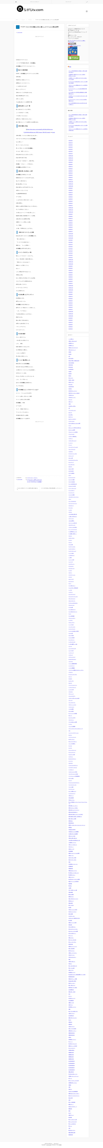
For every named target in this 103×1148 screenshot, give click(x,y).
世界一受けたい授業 (72, 818)
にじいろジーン (71, 639)
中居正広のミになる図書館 (74, 831)
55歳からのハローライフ (73, 347)
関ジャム (70, 1126)
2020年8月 (71, 164)
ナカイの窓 (71, 633)
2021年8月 (71, 140)
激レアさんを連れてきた (73, 1011)
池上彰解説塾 (71, 1000)
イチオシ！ (71, 438)
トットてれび (71, 624)
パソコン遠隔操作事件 (73, 663)
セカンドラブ (71, 579)
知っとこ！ (71, 1041)
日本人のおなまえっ (72, 957)
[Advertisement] (39, 48)
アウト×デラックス (72, 410)
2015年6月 (71, 298)
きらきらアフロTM (72, 486)
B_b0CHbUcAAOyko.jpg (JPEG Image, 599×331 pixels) (37, 132)
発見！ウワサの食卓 (72, 1028)
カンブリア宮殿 (71, 479)
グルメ (70, 499)
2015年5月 (71, 300)
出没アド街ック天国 (72, 857)
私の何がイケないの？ (73, 1043)
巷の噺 (70, 907)
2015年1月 (71, 309)
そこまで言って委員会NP (73, 587)
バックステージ (71, 665)
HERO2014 (71, 364)
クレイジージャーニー (73, 503)
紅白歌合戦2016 (72, 1065)
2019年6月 (71, 194)
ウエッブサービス (72, 449)
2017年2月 (71, 255)
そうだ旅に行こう (72, 585)
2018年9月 (71, 214)
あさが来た (71, 414)
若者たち (70, 1089)
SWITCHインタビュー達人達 (74, 393)
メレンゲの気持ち (72, 743)
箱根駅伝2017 (71, 1056)
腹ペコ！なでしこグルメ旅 (74, 1080)
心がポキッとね (71, 916)
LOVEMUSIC (71, 369)
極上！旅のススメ (72, 985)
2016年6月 (71, 272)
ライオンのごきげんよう (73, 765)
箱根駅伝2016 (71, 1054)
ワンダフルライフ (72, 793)
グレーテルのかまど (72, 501)
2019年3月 (71, 201)
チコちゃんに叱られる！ (73, 603)
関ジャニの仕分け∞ (72, 1123)
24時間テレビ (71, 343)
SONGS (70, 388)
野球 (69, 1110)
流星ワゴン (71, 1004)
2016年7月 (71, 270)
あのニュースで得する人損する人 (75, 427)
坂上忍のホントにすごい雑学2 (74, 879)
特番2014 (70, 1022)
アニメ (70, 425)
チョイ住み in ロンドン (73, 611)
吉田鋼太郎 (71, 866)
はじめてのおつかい (72, 659)
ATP (69, 356)
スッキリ (70, 570)
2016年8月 (71, 268)
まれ (69, 730)
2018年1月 (71, 231)
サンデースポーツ (72, 548)
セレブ (70, 583)
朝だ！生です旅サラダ (73, 965)
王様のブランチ (71, 1026)
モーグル (70, 745)
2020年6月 (71, 168)
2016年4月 (71, 276)
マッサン (70, 724)
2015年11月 (71, 287)
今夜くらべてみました (73, 844)
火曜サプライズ (71, 1013)
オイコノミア (71, 455)
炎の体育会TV (71, 1015)
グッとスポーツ (71, 490)
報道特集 (70, 883)
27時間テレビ (71, 345)
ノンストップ (71, 652)
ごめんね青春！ (71, 520)
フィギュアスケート (72, 687)
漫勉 (69, 1009)
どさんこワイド (71, 622)
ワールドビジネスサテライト (74, 782)
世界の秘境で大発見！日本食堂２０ (75, 816)
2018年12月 (71, 207)
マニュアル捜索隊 (72, 726)
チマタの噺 (71, 607)
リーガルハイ (71, 769)
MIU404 (70, 373)
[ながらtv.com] (30, 9)
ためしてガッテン (72, 600)
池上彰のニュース (72, 998)
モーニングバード (72, 752)
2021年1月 (71, 153)
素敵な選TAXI (71, 1071)
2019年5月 (71, 196)
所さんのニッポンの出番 (73, 931)
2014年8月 (71, 320)
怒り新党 (70, 920)
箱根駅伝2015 (71, 1052)
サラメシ (70, 542)
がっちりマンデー (72, 477)
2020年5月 (71, 170)
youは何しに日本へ (72, 406)
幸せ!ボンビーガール (72, 911)
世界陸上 (70, 827)
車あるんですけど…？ (73, 1106)
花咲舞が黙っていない (73, 1082)
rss (86, 11)
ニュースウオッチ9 (72, 648)
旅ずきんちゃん (71, 950)
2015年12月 (71, 285)
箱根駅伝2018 (71, 1058)
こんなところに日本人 (73, 527)
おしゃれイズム (71, 464)
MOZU (70, 375)
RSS (70, 66)
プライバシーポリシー (34, 1)
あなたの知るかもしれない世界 (74, 423)
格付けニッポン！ (72, 983)
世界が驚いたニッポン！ (73, 805)
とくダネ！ (71, 620)
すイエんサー (71, 566)
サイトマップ (68, 1)
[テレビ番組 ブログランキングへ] (72, 44)
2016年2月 (71, 281)
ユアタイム (71, 756)
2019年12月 (71, 181)
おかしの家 (71, 458)
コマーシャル (71, 518)
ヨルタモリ (71, 763)
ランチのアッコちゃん (73, 767)
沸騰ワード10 (71, 1002)
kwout (53, 132)
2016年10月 (71, 263)
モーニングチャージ (72, 750)
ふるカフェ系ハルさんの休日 (74, 698)
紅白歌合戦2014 (72, 1061)
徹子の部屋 (71, 913)
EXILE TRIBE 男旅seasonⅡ (74, 360)
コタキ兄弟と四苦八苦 (73, 514)
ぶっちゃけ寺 (71, 689)
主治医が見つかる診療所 (73, 833)
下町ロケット (71, 795)
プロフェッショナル (72, 704)
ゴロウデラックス (72, 525)
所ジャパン (71, 935)
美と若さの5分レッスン (73, 1074)
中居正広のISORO (72, 829)
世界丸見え (71, 820)
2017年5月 (71, 248)
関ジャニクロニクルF (73, 1121)
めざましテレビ (71, 739)
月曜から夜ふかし (72, 961)
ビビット (70, 676)
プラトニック (71, 693)
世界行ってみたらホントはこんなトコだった (77, 825)
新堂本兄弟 (71, 944)
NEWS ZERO (71, 380)
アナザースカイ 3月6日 (31, 479)
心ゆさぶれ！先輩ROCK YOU (74, 918)
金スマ (70, 1113)
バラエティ (35, 477)
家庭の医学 (71, 903)
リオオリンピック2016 (73, 771)
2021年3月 (71, 149)
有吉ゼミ (70, 963)
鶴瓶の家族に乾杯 (72, 1132)
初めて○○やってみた (72, 859)
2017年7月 (71, 244)
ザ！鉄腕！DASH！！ (73, 533)
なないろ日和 (71, 635)
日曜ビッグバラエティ (73, 952)
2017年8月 (71, 242)
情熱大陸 (70, 924)
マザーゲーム (71, 719)
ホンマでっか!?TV (72, 717)
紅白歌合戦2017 (72, 1067)
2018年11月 (71, 209)
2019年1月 (71, 205)
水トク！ (70, 996)
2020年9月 (71, 162)
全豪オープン (71, 855)
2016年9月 (71, 266)
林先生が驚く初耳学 (72, 981)
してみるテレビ (71, 555)
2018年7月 (71, 218)
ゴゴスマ (70, 512)
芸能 (69, 1087)
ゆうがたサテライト (72, 758)
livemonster (71, 367)
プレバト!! (70, 700)
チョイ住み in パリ (72, 609)
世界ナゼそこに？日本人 (73, 807)
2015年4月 (71, 302)
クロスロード (71, 505)
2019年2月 (71, 203)
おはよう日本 (71, 468)
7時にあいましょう (72, 349)
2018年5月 (71, 222)
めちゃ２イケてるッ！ (73, 741)
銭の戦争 (70, 1117)
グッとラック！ (71, 492)
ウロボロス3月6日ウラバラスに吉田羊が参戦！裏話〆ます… (27, 489)
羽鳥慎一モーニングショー (74, 1076)
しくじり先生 (71, 553)
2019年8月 (71, 190)
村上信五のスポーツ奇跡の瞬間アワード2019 (77, 974)
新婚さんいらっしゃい (73, 946)
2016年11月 (71, 261)
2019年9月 (71, 188)
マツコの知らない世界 (73, 722)
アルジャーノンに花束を (73, 432)
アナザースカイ (30, 477)
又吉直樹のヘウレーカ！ (73, 864)
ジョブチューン (71, 564)
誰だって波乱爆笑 (72, 1102)
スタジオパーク (71, 568)
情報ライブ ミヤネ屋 (72, 922)
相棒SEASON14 (72, 1035)
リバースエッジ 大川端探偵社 (74, 776)
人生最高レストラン (72, 842)
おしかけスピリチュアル (73, 460)
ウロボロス (71, 451)
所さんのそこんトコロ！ (73, 929)
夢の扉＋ (70, 885)
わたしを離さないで (72, 791)
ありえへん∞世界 (72, 429)
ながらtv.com (19, 32)
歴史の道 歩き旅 (72, 991)
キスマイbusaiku (72, 481)
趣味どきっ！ (71, 1104)
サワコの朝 (71, 544)
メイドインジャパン (72, 737)
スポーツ (70, 572)
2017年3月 (71, 253)
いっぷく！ (71, 442)
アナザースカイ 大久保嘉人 (36, 481)
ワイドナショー (71, 789)
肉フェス (70, 1078)
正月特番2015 (71, 989)
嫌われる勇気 (71, 894)
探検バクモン (71, 937)
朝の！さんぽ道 (71, 968)
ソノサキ (70, 590)
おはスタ (70, 466)
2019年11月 (71, 183)
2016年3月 (71, 279)
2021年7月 (71, 142)
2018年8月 (71, 216)
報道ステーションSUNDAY (74, 881)
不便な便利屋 (71, 797)
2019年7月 (71, 192)
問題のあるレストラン (73, 870)
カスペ (70, 475)
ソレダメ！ (71, 592)
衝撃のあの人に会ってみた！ (74, 1093)
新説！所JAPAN (71, 948)
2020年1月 (71, 179)
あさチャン (71, 416)
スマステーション (72, 574)
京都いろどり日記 (72, 836)
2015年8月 (71, 294)
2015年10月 (71, 289)
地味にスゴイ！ (71, 877)
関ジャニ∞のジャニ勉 (73, 1119)
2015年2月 (71, 307)
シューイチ (71, 561)
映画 (69, 959)
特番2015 (70, 1024)
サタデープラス (71, 538)
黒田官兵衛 (71, 1134)
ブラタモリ (71, 691)
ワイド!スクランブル (72, 784)
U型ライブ (71, 401)
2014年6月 (71, 324)
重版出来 (70, 1108)
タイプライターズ (72, 594)
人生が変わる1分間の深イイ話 (74, 840)
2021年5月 (71, 144)
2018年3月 (71, 227)
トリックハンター (72, 626)
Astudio (70, 354)
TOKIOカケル (71, 395)
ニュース (70, 646)
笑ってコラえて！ (72, 1048)
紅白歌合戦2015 (72, 1063)
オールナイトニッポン (73, 453)
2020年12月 (71, 155)
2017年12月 (71, 233)
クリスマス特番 (71, 494)
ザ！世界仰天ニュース (73, 531)
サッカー (70, 540)
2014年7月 (71, 322)
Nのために (71, 384)
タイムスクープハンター (73, 596)
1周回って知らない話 (73, 341)
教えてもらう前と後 (72, 939)
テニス (70, 613)
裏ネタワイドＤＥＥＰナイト (74, 1095)
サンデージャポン (72, 546)
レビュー (70, 780)
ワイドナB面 (71, 787)
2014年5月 (71, 326)
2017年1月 (71, 257)
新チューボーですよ (72, 942)
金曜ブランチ (71, 1115)
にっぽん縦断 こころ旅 (73, 644)
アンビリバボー (71, 434)
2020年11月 (71, 157)
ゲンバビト (71, 507)
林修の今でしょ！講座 (73, 978)
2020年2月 (71, 177)
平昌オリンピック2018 (73, 909)
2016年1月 (71, 283)
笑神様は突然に (71, 1050)
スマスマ (70, 577)
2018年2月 (71, 229)
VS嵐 (70, 403)
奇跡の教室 (71, 892)
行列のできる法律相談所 (73, 1091)
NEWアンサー (71, 382)
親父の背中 (71, 1097)
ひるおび (70, 678)
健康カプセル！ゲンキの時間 (74, 853)
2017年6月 (71, 246)
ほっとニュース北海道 (73, 713)
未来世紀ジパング (72, 972)
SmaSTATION (71, 386)
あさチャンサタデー (72, 419)
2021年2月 (71, 151)
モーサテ (70, 748)
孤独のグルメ (71, 896)
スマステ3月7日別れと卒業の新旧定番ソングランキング (51, 488)
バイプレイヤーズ (72, 657)
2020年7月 (71, 166)
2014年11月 (71, 313)
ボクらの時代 (71, 711)
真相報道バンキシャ (72, 1039)
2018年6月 (71, 220)
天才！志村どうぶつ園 (73, 890)
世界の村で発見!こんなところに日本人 (76, 814)
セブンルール (71, 581)
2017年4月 (71, 250)
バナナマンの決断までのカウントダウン (76, 670)
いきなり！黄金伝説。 (73, 436)
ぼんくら (70, 715)
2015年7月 (71, 296)
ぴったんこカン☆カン (73, 674)
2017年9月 (71, 240)
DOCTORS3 (71, 358)
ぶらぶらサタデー (72, 696)
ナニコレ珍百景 (71, 637)
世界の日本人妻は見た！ (73, 812)
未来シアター (71, 970)
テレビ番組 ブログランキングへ (74, 45)
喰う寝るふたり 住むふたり (74, 872)
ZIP (69, 408)
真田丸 (70, 1037)
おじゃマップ (71, 462)
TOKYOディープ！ (72, 397)
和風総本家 (71, 868)
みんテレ (70, 735)
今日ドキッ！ (71, 846)
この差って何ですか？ (73, 516)
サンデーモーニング (72, 551)
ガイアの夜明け (71, 473)
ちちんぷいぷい (71, 605)
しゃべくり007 (71, 559)
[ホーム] (16, 2)
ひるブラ (70, 683)
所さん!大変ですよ (72, 926)
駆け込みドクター (72, 1130)
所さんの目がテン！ (72, 933)
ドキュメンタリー (72, 618)
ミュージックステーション (74, 732)
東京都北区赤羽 (71, 976)
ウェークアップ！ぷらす (73, 447)
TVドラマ (70, 399)
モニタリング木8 (72, 754)
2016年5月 (71, 274)
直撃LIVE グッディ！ (72, 1030)
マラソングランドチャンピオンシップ (76, 728)
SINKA (60, 1144)
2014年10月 (71, 315)
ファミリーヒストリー (73, 685)
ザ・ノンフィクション (73, 529)
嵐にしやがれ (71, 905)
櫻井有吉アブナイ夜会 (73, 987)
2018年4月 (71, 224)
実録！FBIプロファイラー (73, 898)
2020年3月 (71, 175)
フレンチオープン (72, 702)
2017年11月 (71, 235)
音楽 (69, 1128)
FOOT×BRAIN (71, 362)
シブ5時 (70, 557)
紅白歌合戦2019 (72, 1069)
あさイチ (70, 412)
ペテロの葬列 (71, 709)
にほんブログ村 (71, 41)
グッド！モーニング (72, 488)
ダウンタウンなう (72, 598)
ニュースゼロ (71, 650)
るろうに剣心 (71, 778)
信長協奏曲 (71, 851)
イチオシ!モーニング (72, 440)
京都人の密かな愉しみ (73, 838)
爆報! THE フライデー (73, 1017)
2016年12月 (71, 259)
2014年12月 (71, 311)
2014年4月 (71, 328)
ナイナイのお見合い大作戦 (74, 631)
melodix (70, 371)
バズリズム (71, 661)
